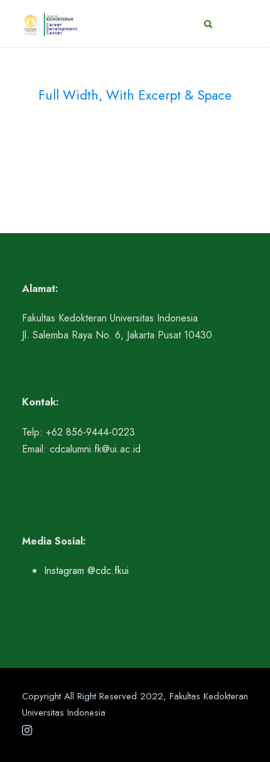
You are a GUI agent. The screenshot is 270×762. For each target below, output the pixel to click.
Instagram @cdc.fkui (86, 570)
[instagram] (27, 731)
